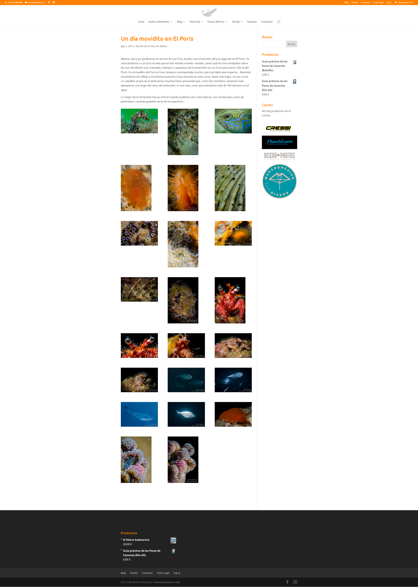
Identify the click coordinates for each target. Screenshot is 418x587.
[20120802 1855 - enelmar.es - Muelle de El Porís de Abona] (186, 459)
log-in (389, 3)
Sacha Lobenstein (159, 21)
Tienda (355, 3)
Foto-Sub (195, 21)
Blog (347, 3)
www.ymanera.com (167, 582)
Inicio (141, 21)
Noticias (252, 21)
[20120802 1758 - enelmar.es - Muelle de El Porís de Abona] (233, 233)
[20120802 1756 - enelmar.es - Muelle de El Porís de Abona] (139, 233)
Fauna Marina (216, 21)
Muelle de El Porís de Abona (151, 46)
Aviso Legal (378, 3)
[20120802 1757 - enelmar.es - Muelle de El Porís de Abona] (186, 244)
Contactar (365, 3)
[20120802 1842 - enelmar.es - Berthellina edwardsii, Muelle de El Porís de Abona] (233, 414)
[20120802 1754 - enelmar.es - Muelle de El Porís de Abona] (233, 188)
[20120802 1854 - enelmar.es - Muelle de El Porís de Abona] (139, 459)
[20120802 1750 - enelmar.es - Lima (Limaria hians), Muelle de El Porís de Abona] (186, 188)
